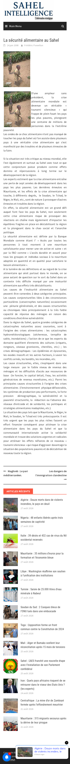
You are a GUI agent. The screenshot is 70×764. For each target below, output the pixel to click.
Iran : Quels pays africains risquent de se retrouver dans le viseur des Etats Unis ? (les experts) (43, 684)
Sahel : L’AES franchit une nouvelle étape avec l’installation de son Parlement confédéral (43, 665)
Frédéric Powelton (33, 45)
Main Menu (15, 26)
